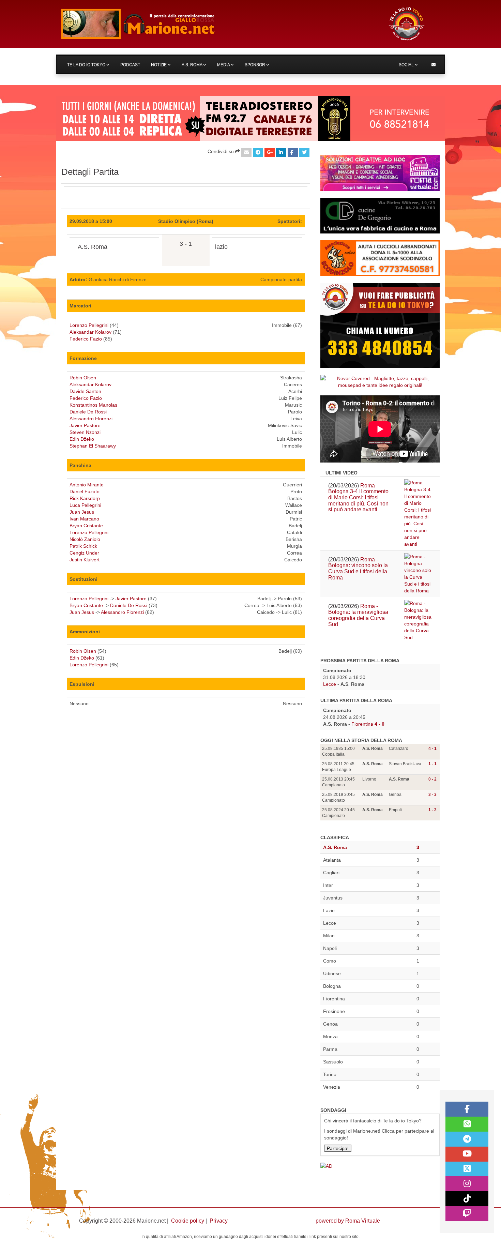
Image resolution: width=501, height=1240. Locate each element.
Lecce (329, 684)
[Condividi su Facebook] (293, 152)
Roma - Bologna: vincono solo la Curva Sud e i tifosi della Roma (358, 568)
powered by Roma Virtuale (348, 1221)
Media (224, 64)
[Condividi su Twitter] (304, 152)
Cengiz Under (84, 553)
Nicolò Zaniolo (85, 539)
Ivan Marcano (84, 518)
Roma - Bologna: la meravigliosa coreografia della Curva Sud (358, 615)
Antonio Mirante (87, 484)
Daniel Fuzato (85, 491)
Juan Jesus (82, 512)
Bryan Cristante (86, 525)
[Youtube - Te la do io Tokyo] (466, 1154)
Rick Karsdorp (85, 498)
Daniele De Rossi (88, 411)
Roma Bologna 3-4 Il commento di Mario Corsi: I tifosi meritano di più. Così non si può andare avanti (358, 497)
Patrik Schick (83, 546)
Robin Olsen (83, 377)
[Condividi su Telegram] (258, 152)
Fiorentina (362, 724)
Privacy (219, 1221)
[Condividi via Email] (246, 152)
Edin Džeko (82, 439)
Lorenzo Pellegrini (89, 325)
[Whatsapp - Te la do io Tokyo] (466, 1124)
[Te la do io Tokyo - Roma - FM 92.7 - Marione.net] (218, 24)
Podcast (130, 64)
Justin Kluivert (85, 559)
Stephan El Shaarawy (93, 446)
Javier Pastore (85, 425)
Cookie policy (187, 1221)
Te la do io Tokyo (86, 64)
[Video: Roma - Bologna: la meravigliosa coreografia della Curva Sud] (418, 620)
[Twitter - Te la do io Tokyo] (466, 1169)
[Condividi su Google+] (269, 152)
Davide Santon (85, 391)
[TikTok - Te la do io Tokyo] (466, 1198)
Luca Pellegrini (85, 505)
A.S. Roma (192, 64)
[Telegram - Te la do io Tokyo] (466, 1139)
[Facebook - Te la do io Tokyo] (466, 1109)
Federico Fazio (86, 339)
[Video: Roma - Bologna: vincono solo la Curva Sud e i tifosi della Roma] (418, 573)
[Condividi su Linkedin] (281, 152)
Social (407, 64)
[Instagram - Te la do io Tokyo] (466, 1183)
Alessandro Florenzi (91, 418)
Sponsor (255, 64)
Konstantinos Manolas (93, 405)
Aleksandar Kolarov (90, 332)
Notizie (159, 64)
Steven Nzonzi (85, 432)
